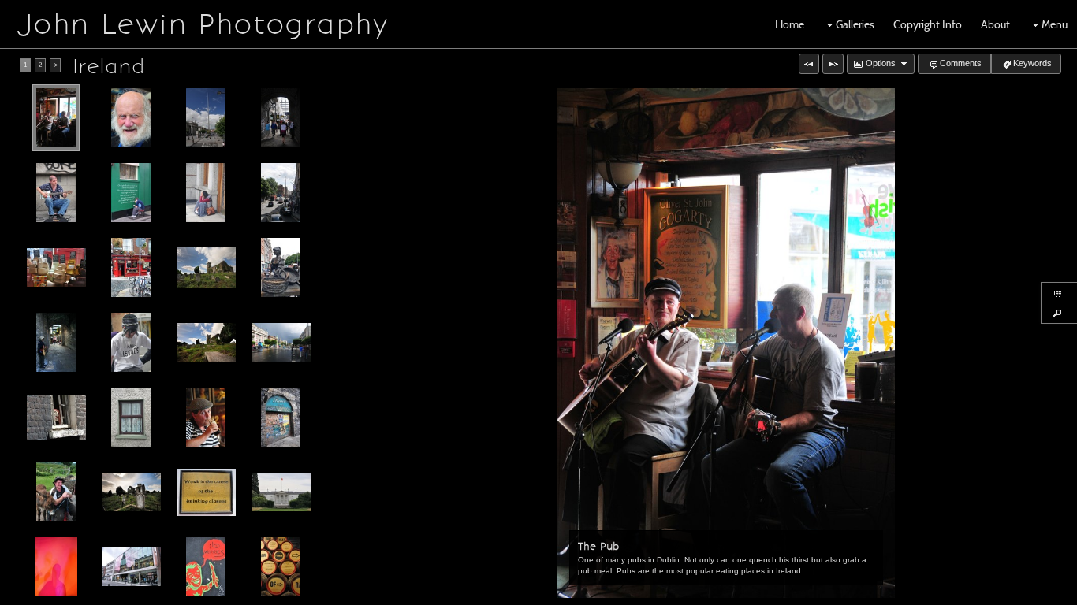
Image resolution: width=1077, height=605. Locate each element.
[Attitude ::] (131, 342)
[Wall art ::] (205, 566)
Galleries (855, 24)
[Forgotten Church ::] (131, 492)
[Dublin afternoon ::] (131, 567)
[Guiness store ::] (280, 566)
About (995, 24)
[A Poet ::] (131, 192)
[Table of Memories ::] (206, 342)
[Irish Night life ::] (56, 566)
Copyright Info (927, 24)
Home (789, 24)
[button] (809, 64)
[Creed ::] (206, 492)
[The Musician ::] (56, 342)
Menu (1055, 24)
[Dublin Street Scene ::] (280, 192)
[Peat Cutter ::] (56, 491)
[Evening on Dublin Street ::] (281, 342)
